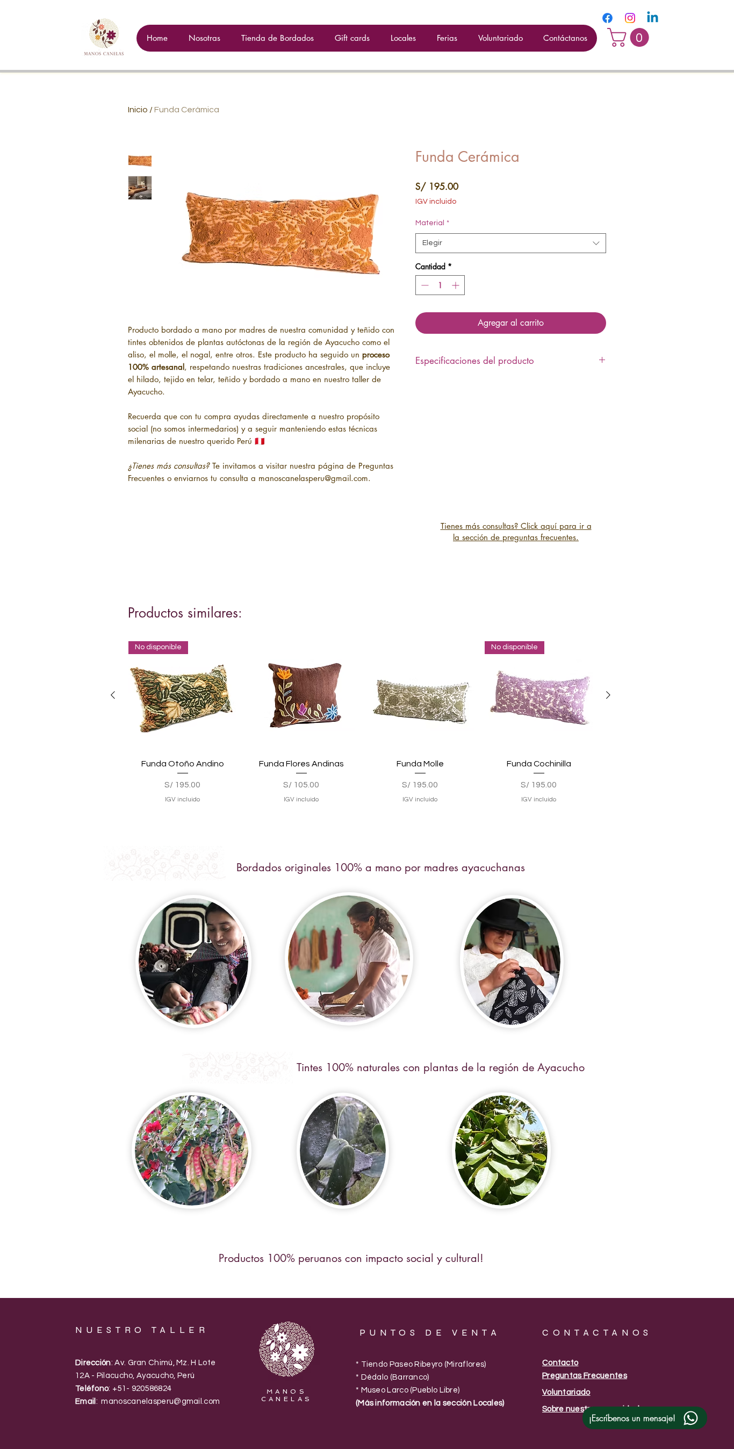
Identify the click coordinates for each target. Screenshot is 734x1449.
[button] (630, 37)
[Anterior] (112, 694)
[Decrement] (423, 285)
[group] (360, 729)
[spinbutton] (440, 285)
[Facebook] (607, 18)
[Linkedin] (652, 18)
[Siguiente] (608, 694)
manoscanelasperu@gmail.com (160, 1401)
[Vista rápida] (301, 695)
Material (432, 223)
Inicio (138, 109)
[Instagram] (630, 18)
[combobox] (510, 243)
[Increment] (456, 285)
